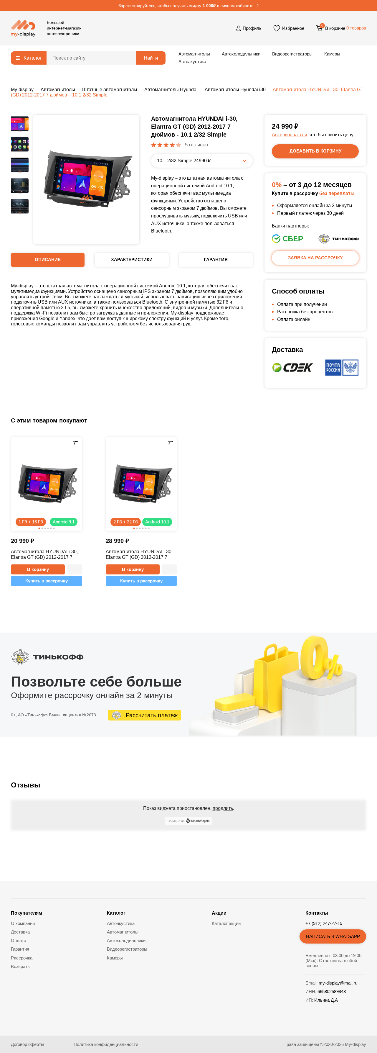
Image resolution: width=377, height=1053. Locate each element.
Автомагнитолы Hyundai (171, 89)
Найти (151, 58)
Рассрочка (21, 957)
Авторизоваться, (290, 134)
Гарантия (20, 949)
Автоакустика (192, 61)
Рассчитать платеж (152, 715)
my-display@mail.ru (338, 982)
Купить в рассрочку (46, 580)
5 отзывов (196, 145)
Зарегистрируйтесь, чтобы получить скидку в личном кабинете (186, 5)
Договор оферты (27, 1044)
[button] (74, 569)
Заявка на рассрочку (315, 257)
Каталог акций (226, 923)
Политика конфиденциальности (106, 1044)
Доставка (20, 931)
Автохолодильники (241, 53)
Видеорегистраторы (292, 53)
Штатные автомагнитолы (109, 89)
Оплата (18, 940)
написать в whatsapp (333, 936)
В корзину (38, 569)
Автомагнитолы (194, 53)
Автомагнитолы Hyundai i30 (235, 89)
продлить (223, 808)
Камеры (332, 53)
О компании (23, 923)
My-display (22, 89)
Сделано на (176, 821)
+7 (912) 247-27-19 (323, 923)
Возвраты (21, 966)
